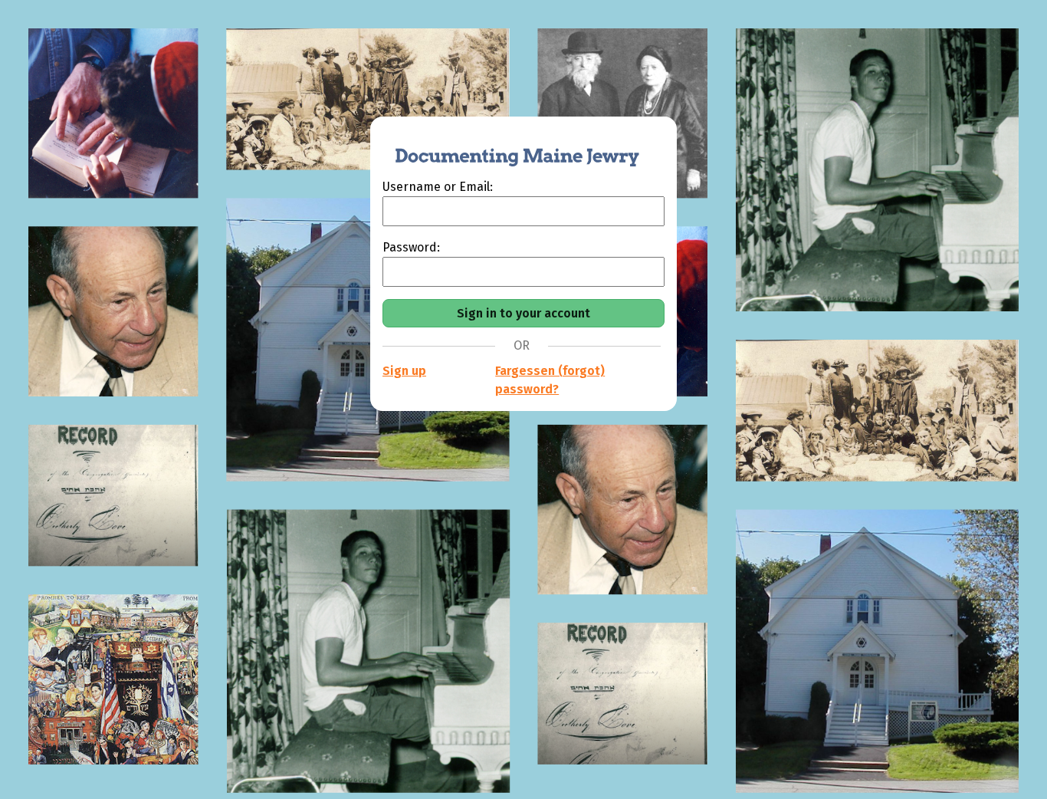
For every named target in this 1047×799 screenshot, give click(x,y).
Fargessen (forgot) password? (550, 379)
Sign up (404, 370)
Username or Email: (437, 186)
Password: (411, 247)
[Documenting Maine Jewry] (508, 147)
